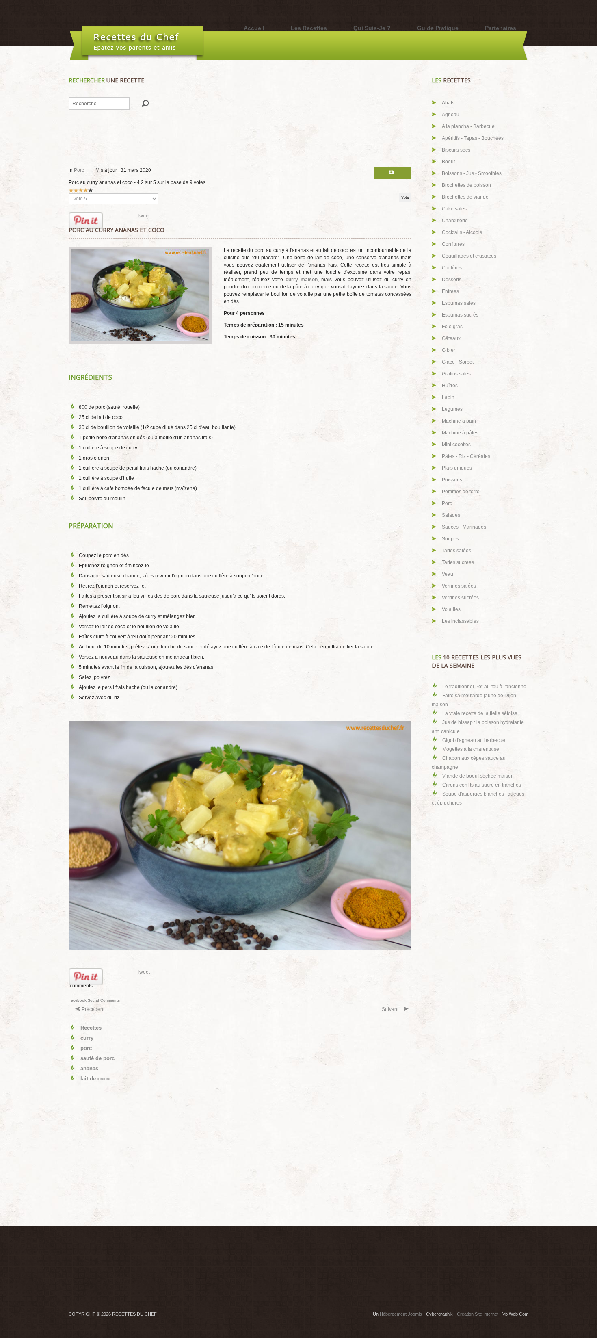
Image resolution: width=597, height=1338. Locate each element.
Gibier (448, 350)
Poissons (452, 480)
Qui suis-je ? (372, 28)
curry (86, 1038)
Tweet (143, 216)
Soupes (450, 539)
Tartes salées (456, 550)
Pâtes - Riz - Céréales (466, 456)
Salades (451, 515)
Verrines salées (459, 586)
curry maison (300, 279)
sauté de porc (97, 1058)
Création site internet (477, 1314)
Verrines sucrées (460, 598)
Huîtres (450, 385)
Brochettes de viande (465, 197)
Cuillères (452, 268)
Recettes (91, 1028)
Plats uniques (457, 468)
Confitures (453, 244)
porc (86, 1048)
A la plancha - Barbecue (468, 126)
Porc (79, 170)
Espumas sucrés (460, 315)
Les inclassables (460, 621)
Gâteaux (451, 338)
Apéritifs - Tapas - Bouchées (473, 138)
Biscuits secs (456, 150)
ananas (89, 1068)
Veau (447, 574)
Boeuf (448, 162)
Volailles (451, 609)
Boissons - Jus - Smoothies (472, 173)
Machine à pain (459, 421)
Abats (448, 103)
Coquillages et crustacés (469, 256)
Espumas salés (459, 303)
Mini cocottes (456, 444)
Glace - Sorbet (458, 362)
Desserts (451, 279)
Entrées (450, 291)
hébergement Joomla (401, 1314)
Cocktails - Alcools (462, 232)
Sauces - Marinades (464, 527)
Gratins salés (456, 374)
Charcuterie (455, 220)
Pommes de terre (461, 491)
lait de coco (95, 1079)
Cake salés (454, 209)
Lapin (448, 397)
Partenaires (500, 28)
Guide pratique (438, 28)
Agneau (450, 114)
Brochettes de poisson (466, 185)
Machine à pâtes (460, 433)
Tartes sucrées (458, 562)
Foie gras (452, 327)
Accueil (254, 28)
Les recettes (309, 28)
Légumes (452, 409)
